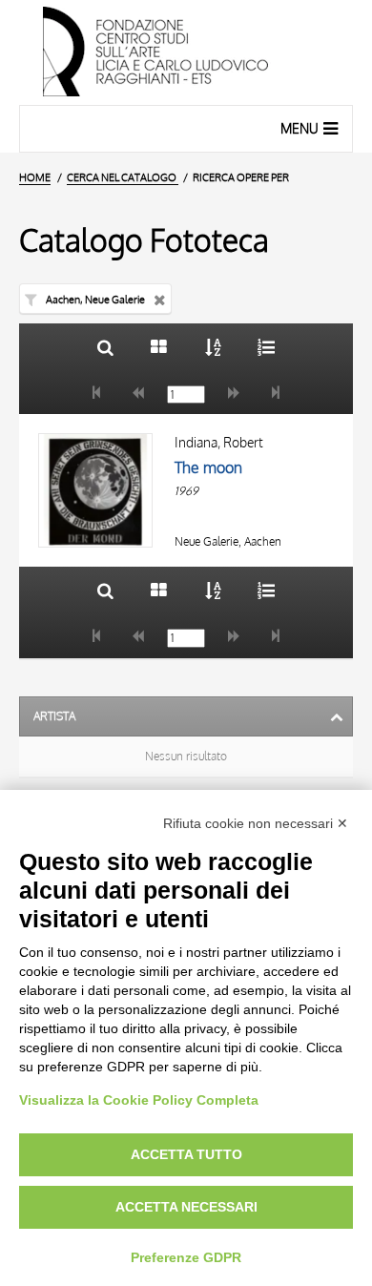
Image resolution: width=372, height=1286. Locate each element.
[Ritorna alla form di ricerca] (105, 346)
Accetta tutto (186, 1154)
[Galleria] (159, 346)
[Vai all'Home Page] (186, 52)
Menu (299, 128)
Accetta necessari (186, 1206)
